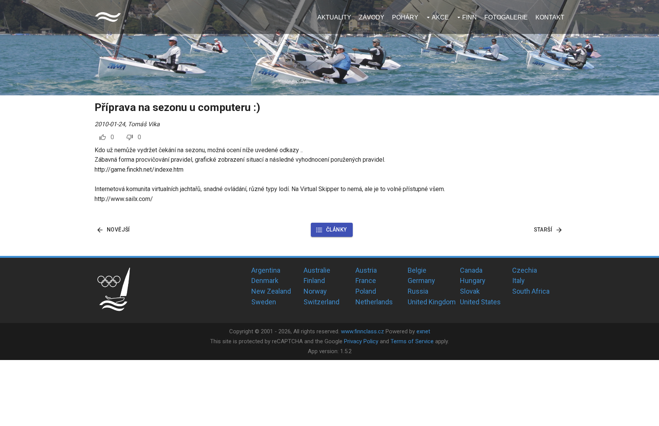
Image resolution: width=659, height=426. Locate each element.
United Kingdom (432, 302)
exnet (423, 331)
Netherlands (374, 302)
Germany (421, 280)
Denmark (264, 280)
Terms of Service (412, 341)
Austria (366, 270)
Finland (314, 280)
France (365, 280)
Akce (440, 17)
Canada (471, 270)
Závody (371, 17)
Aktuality (334, 17)
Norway (315, 291)
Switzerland (321, 302)
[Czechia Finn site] (108, 17)
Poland (365, 291)
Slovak (470, 291)
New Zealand (271, 291)
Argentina (265, 270)
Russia (418, 291)
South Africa (531, 291)
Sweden (263, 302)
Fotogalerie (506, 17)
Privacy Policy (361, 341)
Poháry (405, 17)
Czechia (524, 270)
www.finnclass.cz (362, 331)
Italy (518, 280)
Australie (317, 270)
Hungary (472, 280)
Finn (469, 17)
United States (480, 302)
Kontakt (549, 17)
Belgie (417, 270)
